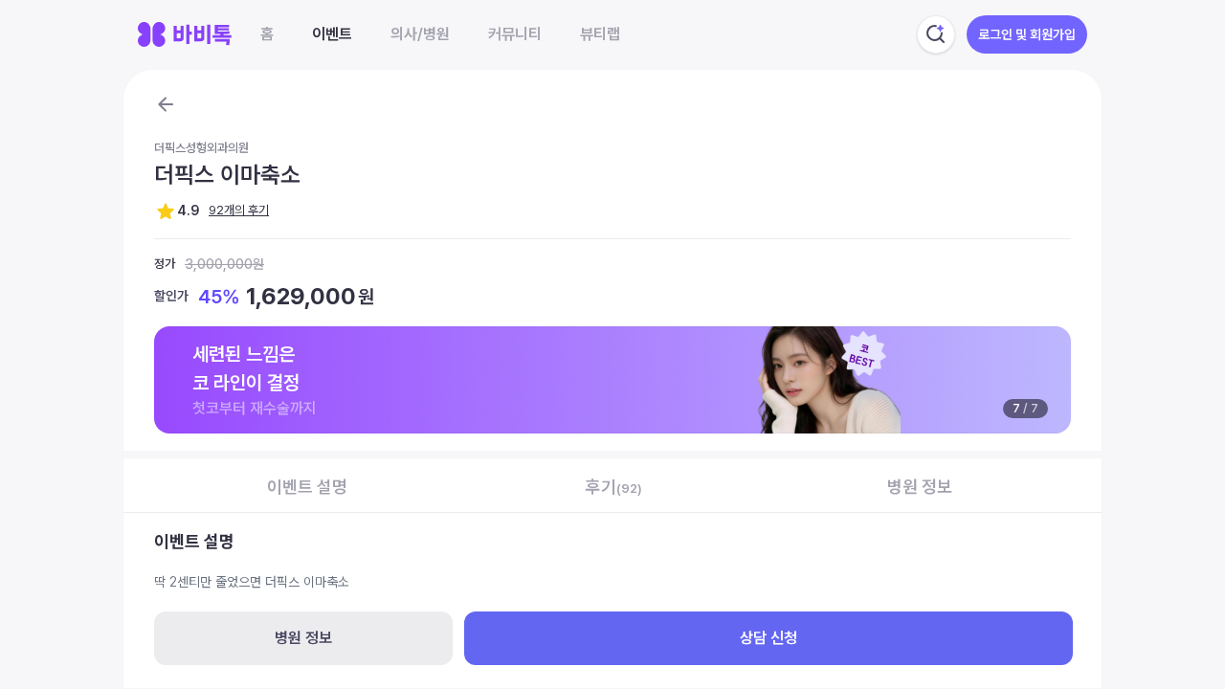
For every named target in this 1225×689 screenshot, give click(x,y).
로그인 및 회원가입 (1027, 34)
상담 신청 (768, 638)
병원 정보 (303, 638)
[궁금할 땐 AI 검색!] (936, 34)
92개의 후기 (239, 210)
